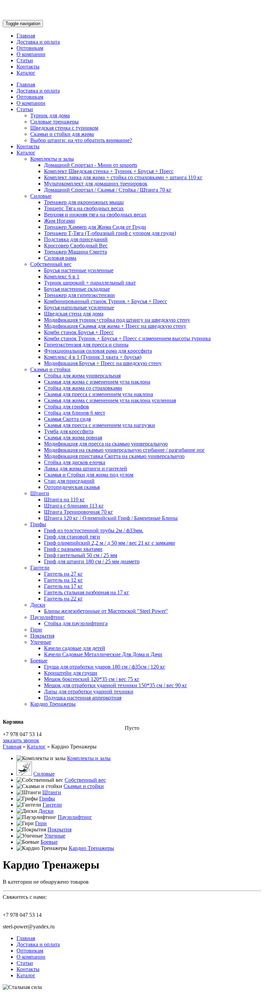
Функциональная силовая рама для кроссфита (98, 351)
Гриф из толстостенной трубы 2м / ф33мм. (93, 530)
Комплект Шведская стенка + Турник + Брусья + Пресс (109, 171)
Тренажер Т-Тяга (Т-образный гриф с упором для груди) (110, 233)
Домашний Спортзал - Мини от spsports (90, 165)
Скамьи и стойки (50, 369)
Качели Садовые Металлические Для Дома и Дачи (103, 654)
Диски (37, 605)
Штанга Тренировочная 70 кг (78, 512)
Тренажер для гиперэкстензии (79, 295)
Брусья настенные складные (77, 289)
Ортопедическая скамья (72, 487)
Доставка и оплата (38, 42)
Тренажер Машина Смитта (75, 252)
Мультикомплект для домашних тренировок (95, 184)
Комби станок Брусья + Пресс (79, 332)
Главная (25, 36)
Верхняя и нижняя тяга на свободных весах (95, 214)
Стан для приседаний (69, 481)
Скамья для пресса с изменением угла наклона (98, 394)
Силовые (41, 196)
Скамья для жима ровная (73, 437)
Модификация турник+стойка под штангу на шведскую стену (117, 320)
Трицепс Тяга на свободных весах (84, 208)
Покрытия (42, 636)
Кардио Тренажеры (53, 704)
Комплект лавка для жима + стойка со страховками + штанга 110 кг (123, 177)
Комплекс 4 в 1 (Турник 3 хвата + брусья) (92, 357)
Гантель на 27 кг (63, 574)
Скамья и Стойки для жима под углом (88, 475)
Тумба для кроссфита (69, 431)
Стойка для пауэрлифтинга (76, 623)
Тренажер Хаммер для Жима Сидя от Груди (95, 227)
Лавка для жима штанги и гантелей (85, 468)
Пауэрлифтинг (47, 617)
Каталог (25, 73)
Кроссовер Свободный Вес (76, 245)
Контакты (28, 67)
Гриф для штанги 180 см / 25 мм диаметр (92, 561)
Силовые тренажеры (54, 122)
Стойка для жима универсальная (82, 376)
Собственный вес (51, 264)
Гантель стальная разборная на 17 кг (86, 592)
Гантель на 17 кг (63, 586)
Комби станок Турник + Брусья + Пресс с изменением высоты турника (127, 338)
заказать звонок (21, 740)
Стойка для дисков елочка (74, 462)
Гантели (40, 568)
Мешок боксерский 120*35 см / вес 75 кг (92, 679)
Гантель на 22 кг (63, 599)
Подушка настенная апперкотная (82, 698)
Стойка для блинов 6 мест (74, 413)
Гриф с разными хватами (73, 549)
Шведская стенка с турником (64, 128)
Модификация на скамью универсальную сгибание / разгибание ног (124, 450)
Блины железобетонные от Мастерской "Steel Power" (106, 611)
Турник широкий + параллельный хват (90, 283)
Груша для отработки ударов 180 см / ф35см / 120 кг (104, 667)
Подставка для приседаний (76, 239)
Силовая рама (60, 258)
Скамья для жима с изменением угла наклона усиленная (110, 400)
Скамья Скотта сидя (67, 419)
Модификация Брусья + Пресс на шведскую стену (103, 363)
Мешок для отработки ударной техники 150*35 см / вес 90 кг (115, 685)
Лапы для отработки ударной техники (88, 691)
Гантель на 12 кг (63, 580)
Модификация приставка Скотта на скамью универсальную (114, 456)
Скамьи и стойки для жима (62, 134)
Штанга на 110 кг (64, 499)
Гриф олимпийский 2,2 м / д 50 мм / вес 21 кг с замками (109, 543)
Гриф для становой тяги (72, 537)
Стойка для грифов (66, 406)
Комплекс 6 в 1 (61, 276)
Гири (36, 629)
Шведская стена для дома (73, 314)
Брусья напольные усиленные (79, 307)
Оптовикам (29, 48)
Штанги (39, 493)
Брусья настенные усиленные (78, 270)
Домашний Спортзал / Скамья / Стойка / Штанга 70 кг (108, 190)
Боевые (38, 660)
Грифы (38, 524)
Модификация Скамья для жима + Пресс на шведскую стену (115, 326)
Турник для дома (50, 115)
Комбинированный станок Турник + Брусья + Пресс (105, 301)
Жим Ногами (59, 221)
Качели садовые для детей (74, 648)
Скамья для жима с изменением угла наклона (97, 382)
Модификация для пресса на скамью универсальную (106, 444)
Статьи (24, 60)
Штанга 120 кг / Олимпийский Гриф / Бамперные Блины (111, 518)
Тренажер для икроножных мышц (84, 202)
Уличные (40, 642)
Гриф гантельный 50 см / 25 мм (80, 555)
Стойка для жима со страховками (83, 388)
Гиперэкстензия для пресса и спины (86, 345)
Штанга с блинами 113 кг (74, 506)
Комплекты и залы (52, 159)
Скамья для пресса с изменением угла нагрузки (99, 425)
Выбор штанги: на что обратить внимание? (81, 140)
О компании (30, 54)
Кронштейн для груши (70, 673)
